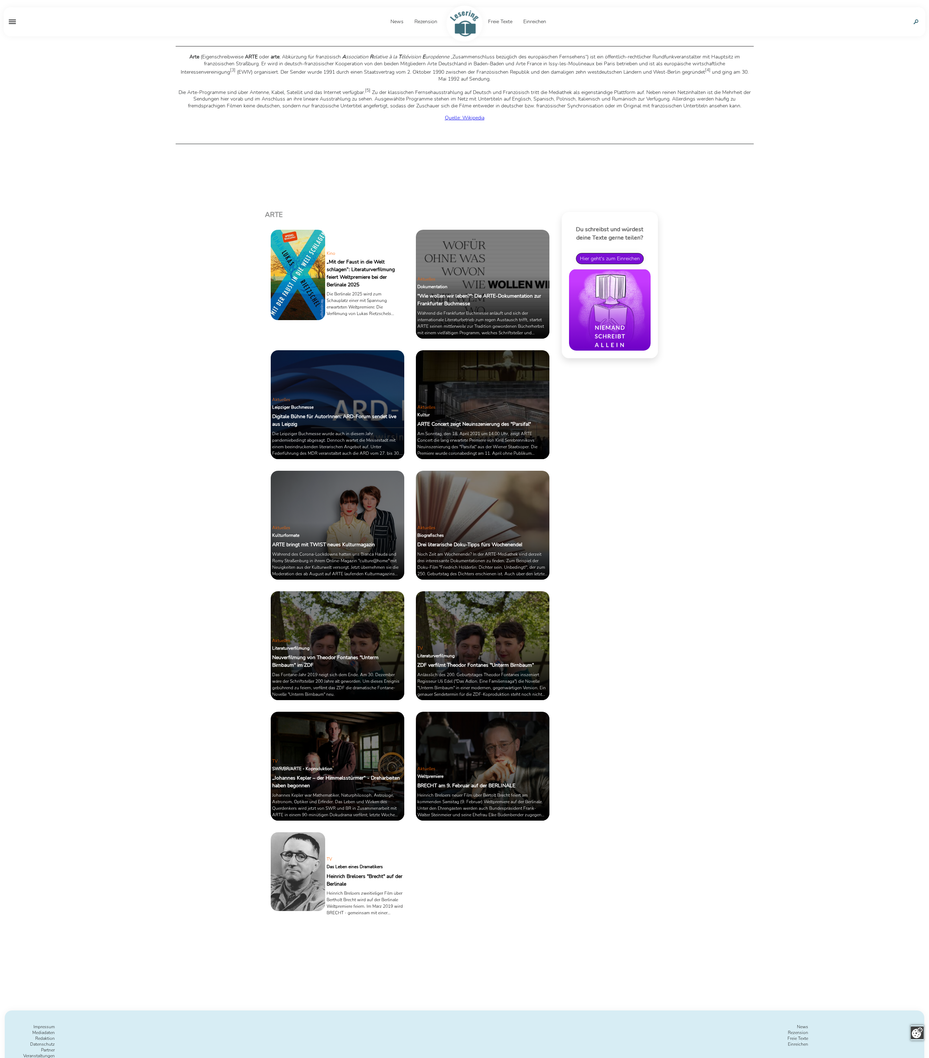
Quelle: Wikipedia (464, 117)
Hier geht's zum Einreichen (610, 258)
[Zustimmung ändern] (917, 1032)
